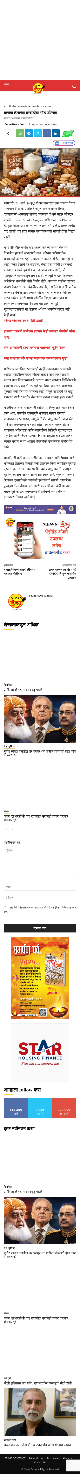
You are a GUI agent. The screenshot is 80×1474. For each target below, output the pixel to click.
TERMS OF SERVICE (15, 1458)
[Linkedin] (56, 133)
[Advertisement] (40, 40)
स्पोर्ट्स (7, 1378)
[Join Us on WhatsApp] (68, 133)
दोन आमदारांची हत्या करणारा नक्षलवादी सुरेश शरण (34, 348)
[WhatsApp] (20, 133)
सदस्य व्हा (64, 1099)
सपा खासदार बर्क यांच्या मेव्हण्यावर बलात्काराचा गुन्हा (35, 358)
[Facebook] (47, 133)
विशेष (7, 811)
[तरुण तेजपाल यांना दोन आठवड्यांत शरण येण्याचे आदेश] (40, 1412)
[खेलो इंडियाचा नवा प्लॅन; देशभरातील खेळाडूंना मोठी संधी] (40, 1351)
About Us (67, 1458)
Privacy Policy (36, 1458)
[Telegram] (29, 133)
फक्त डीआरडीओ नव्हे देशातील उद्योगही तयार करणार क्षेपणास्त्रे (36, 818)
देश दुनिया (9, 746)
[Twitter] (38, 133)
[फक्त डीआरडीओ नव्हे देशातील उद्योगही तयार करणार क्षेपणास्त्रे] (40, 784)
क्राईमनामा (10, 1439)
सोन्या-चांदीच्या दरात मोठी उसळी (23, 321)
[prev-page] (6, 829)
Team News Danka (16, 124)
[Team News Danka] (17, 601)
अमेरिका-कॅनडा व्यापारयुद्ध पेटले (23, 690)
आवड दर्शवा (16, 1099)
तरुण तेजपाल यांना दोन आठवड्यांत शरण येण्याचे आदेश (37, 1445)
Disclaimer (53, 1458)
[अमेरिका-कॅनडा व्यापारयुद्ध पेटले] (40, 657)
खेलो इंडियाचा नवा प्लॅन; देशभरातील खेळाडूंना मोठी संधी (38, 1383)
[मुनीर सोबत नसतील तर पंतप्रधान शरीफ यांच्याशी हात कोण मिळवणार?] (40, 719)
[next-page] (12, 829)
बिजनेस (12, 106)
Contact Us (40, 1462)
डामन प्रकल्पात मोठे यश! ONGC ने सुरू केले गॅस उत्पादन (62, 573)
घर (5, 106)
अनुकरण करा (40, 1099)
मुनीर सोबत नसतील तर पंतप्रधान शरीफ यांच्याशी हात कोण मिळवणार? (40, 753)
